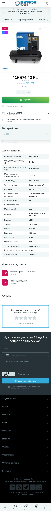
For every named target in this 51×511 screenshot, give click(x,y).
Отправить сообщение (25, 381)
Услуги (5, 423)
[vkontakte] (33, 487)
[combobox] (6, 134)
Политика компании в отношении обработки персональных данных (25, 493)
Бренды (5, 407)
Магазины (6, 415)
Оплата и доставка (10, 463)
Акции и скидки (9, 399)
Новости (6, 439)
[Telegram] (26, 487)
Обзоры (5, 447)
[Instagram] (12, 487)
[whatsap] (39, 487)
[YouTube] (19, 487)
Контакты (6, 471)
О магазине (7, 431)
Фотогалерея (8, 455)
